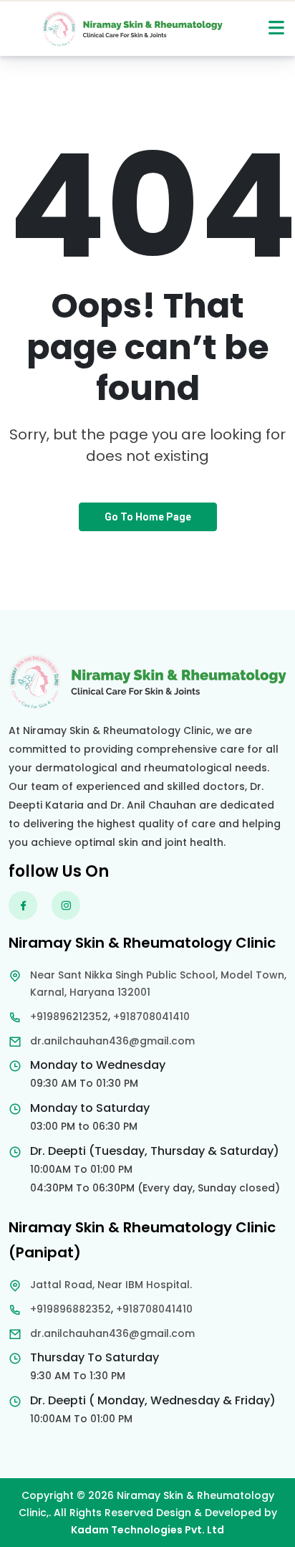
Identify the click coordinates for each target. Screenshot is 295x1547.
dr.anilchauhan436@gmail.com (112, 1041)
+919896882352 (70, 1309)
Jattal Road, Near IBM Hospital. (111, 1284)
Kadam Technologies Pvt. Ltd (147, 1530)
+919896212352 (69, 1016)
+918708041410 (151, 1016)
